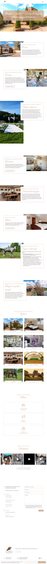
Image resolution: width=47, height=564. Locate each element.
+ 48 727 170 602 (8, 497)
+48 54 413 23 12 (8, 558)
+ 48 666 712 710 (8, 506)
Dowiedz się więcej (10, 86)
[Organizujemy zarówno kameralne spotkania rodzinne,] (40, 459)
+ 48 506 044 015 (8, 501)
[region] (23, 562)
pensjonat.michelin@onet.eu (10, 512)
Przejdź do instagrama (23, 468)
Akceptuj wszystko (42, 562)
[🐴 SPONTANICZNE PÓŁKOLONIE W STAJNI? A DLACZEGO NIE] (17, 459)
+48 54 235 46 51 (8, 495)
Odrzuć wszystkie (33, 562)
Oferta (23, 23)
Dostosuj (27, 562)
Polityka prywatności (37, 507)
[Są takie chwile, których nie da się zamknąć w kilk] (6, 459)
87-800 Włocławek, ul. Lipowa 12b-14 (12, 490)
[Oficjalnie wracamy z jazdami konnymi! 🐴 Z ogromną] (29, 459)
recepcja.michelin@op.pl (9, 516)
